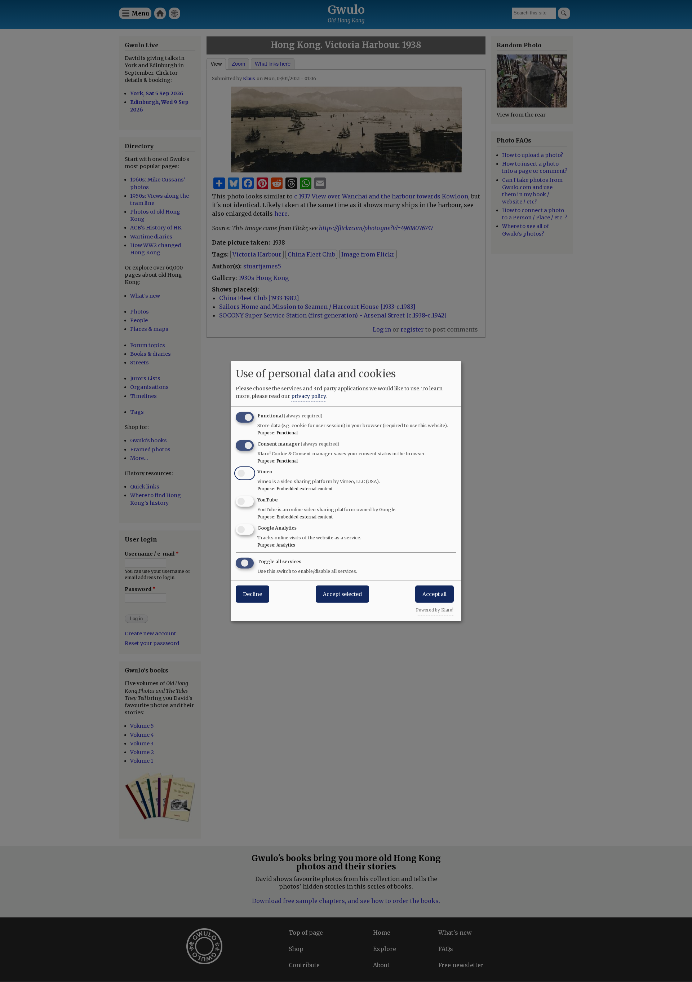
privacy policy (308, 396)
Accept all (434, 594)
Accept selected (342, 594)
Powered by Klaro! (434, 609)
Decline (252, 594)
